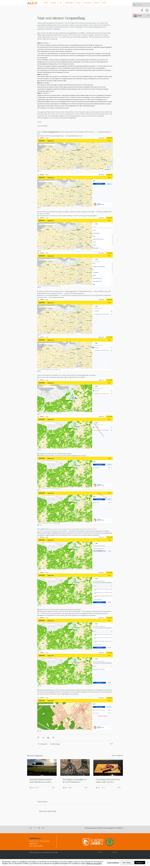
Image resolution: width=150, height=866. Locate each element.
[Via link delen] (53, 738)
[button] (61, 2)
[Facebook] (142, 10)
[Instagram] (147, 10)
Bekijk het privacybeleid (94, 863)
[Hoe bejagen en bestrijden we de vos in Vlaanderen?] (75, 767)
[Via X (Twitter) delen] (43, 738)
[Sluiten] (147, 862)
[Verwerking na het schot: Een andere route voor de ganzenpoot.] (108, 767)
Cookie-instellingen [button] (113, 863)
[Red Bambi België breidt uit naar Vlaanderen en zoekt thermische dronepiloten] (42, 767)
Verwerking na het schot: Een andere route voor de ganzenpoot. (108, 780)
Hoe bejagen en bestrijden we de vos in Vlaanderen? (75, 780)
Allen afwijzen (127, 863)
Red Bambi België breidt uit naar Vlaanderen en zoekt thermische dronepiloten (41, 780)
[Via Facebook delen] (38, 738)
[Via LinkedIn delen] (48, 738)
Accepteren (139, 863)
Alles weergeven (117, 755)
